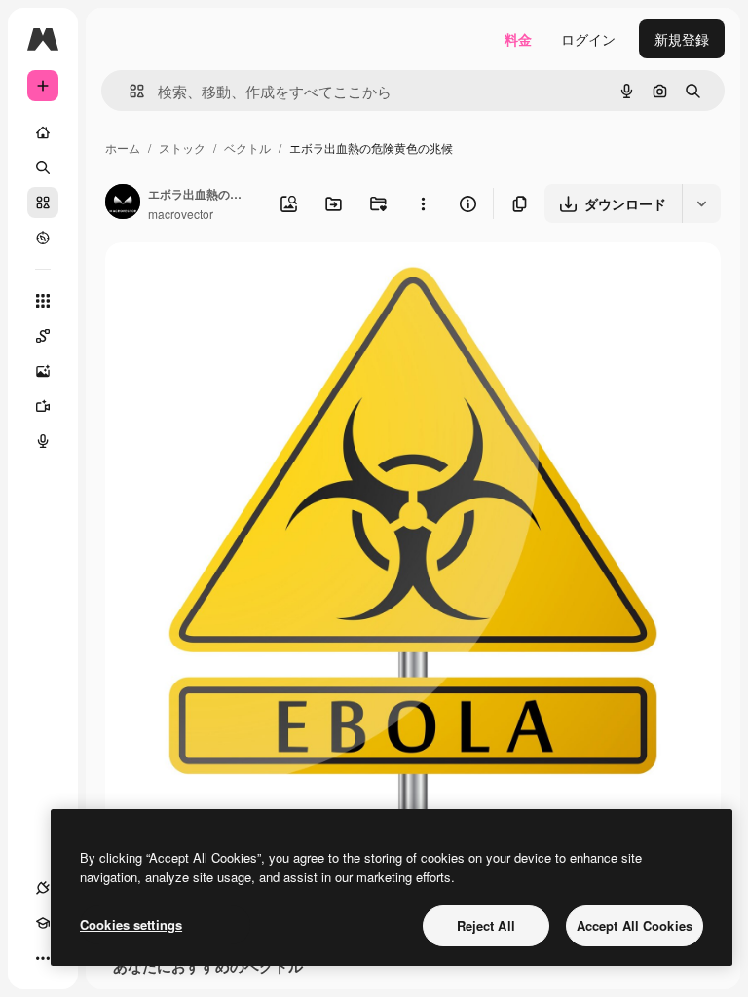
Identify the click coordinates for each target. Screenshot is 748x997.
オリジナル (239, 280)
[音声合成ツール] (42, 441)
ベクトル (247, 147)
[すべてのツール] (42, 300)
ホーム (122, 147)
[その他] (42, 958)
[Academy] (42, 923)
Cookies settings (131, 924)
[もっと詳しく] (42, 237)
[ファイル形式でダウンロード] (701, 203)
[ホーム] (42, 132)
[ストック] (42, 202)
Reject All (486, 925)
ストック (182, 147)
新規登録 (681, 39)
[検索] (42, 167)
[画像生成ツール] (42, 371)
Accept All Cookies (634, 925)
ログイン (588, 39)
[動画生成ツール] (42, 406)
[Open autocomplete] (129, 91)
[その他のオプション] (422, 203)
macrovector (180, 213)
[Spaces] (42, 335)
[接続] (42, 888)
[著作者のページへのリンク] (122, 203)
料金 (518, 39)
